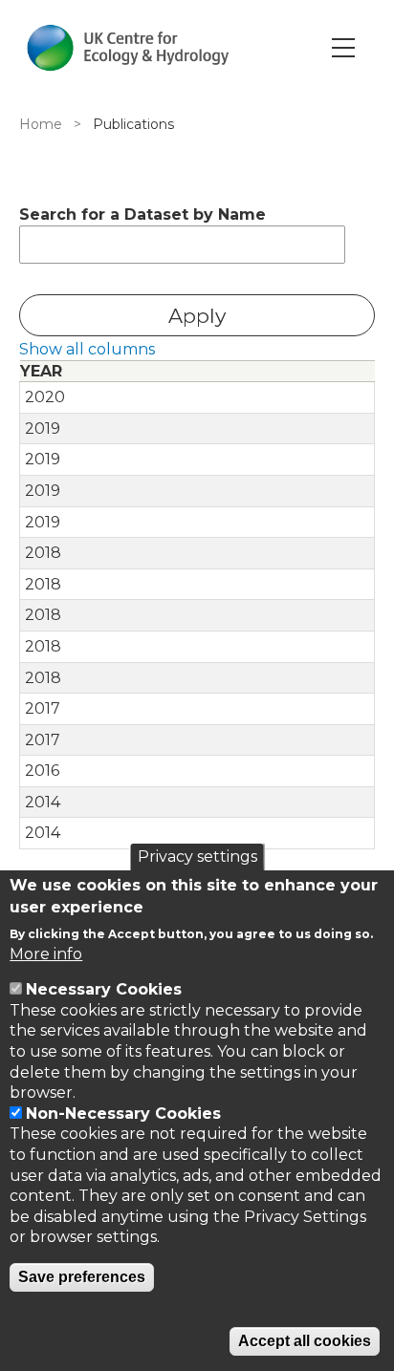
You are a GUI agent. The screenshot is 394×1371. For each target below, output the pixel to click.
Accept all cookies (304, 1341)
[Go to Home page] (127, 48)
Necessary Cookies (104, 989)
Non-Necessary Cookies (123, 1113)
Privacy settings (197, 856)
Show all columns (87, 349)
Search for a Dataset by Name (142, 214)
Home (40, 124)
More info (46, 954)
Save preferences (81, 1277)
